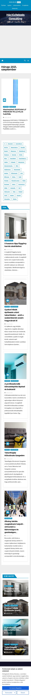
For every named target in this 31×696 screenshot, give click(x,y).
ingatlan (6, 173)
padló (20, 177)
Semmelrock (21, 184)
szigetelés (12, 188)
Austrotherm (19, 143)
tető (19, 188)
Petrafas (6, 180)
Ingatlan (9, 5)
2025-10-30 (9, 458)
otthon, (14, 177)
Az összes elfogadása (15, 688)
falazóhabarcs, (22, 158)
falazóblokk (13, 158)
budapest (6, 154)
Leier (21, 173)
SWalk (5, 188)
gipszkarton (21, 162)
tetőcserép (7, 191)
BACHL (6, 147)
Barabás (23, 147)
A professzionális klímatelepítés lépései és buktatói (14, 387)
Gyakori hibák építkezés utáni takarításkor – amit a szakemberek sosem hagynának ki (14, 315)
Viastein (19, 195)
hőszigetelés (17, 169)
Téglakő (20, 191)
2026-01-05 (9, 324)
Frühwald (13, 162)
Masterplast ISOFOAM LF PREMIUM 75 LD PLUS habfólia (14, 111)
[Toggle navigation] (28, 60)
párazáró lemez (15, 180)
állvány (15, 199)
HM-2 (17, 166)
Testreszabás (8, 692)
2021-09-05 (8, 117)
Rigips (24, 180)
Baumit (6, 151)
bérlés (20, 154)
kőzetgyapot (14, 173)
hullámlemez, (7, 169)
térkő (5, 195)
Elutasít (23, 692)
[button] (25, 60)
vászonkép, (7, 199)
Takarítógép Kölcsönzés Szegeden (15, 648)
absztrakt (10, 143)
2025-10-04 (9, 535)
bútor (5, 158)
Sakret (13, 184)
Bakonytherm (14, 147)
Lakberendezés (17, 5)
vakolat (12, 195)
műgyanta (6, 177)
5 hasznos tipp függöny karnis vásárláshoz (12, 590)
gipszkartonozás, (8, 166)
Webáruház (15, 8)
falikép (6, 162)
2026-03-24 (9, 249)
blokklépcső (22, 151)
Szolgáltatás (25, 5)
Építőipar (3, 5)
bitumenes (13, 151)
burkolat (14, 154)
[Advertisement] (15, 41)
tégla (14, 191)
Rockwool (6, 184)
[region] (15, 681)
